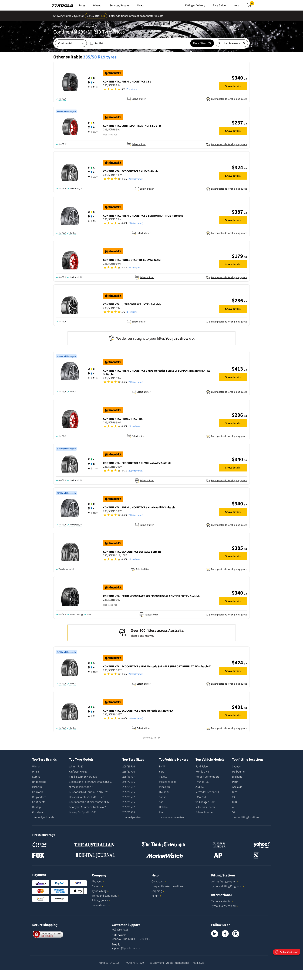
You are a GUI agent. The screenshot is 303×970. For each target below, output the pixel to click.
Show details (233, 86)
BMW (162, 766)
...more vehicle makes (171, 817)
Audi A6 (200, 786)
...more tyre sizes (131, 817)
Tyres (67, 26)
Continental (39, 802)
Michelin (37, 786)
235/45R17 (128, 776)
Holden (163, 807)
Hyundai (164, 792)
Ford (161, 771)
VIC (234, 797)
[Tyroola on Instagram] (235, 933)
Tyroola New (223, 906)
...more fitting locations (245, 817)
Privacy (100, 900)
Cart (252, 4)
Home (56, 26)
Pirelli (35, 771)
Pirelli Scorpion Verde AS (83, 776)
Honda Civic (202, 771)
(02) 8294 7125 (120, 929)
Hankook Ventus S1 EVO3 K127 (86, 797)
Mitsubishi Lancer (205, 807)
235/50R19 (91, 26)
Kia (161, 812)
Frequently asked (167, 886)
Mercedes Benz (167, 781)
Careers (96, 886)
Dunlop (36, 807)
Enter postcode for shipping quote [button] (229, 98)
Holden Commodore (207, 776)
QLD (234, 802)
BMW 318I (201, 797)
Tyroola (99, 891)
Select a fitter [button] (139, 98)
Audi (161, 802)
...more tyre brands (43, 817)
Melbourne (238, 771)
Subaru (163, 797)
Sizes (78, 26)
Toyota (163, 776)
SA (233, 812)
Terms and (104, 895)
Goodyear (38, 812)
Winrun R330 (76, 766)
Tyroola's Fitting (226, 886)
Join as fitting (223, 881)
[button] (93, 82)
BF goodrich (39, 797)
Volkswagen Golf (205, 802)
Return (155, 895)
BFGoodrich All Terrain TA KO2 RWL (89, 792)
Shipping (157, 891)
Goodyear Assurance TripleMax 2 (87, 807)
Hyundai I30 (202, 781)
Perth (235, 781)
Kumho (36, 776)
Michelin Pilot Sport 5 (81, 786)
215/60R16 (128, 771)
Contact (158, 881)
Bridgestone (39, 781)
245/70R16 (128, 781)
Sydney (236, 766)
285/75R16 (128, 812)
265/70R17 (128, 797)
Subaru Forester (205, 812)
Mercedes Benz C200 (207, 792)
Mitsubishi (164, 786)
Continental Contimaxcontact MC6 (89, 802)
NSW (234, 792)
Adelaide (237, 786)
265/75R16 (128, 802)
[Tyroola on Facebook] (225, 933)
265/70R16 (128, 792)
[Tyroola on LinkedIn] (214, 933)
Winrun (36, 766)
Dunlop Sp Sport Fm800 (82, 812)
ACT (234, 807)
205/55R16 (128, 766)
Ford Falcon (202, 766)
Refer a (99, 905)
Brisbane (237, 776)
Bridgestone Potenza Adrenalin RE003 (90, 781)
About (97, 881)
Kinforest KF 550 (78, 771)
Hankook (37, 792)
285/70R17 (128, 807)
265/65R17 (128, 786)
